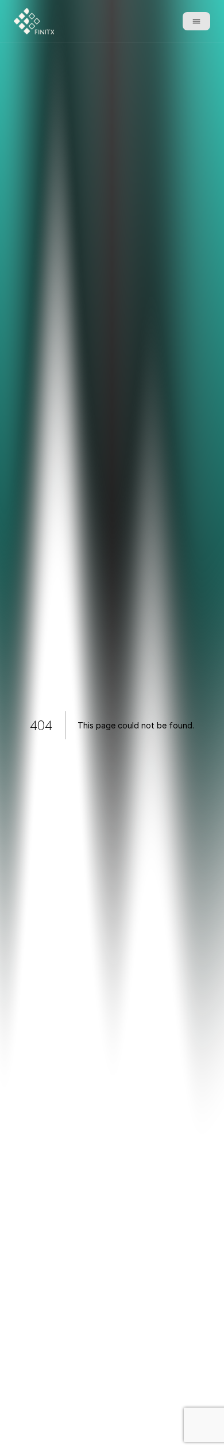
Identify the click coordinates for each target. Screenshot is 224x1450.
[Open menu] (196, 21)
